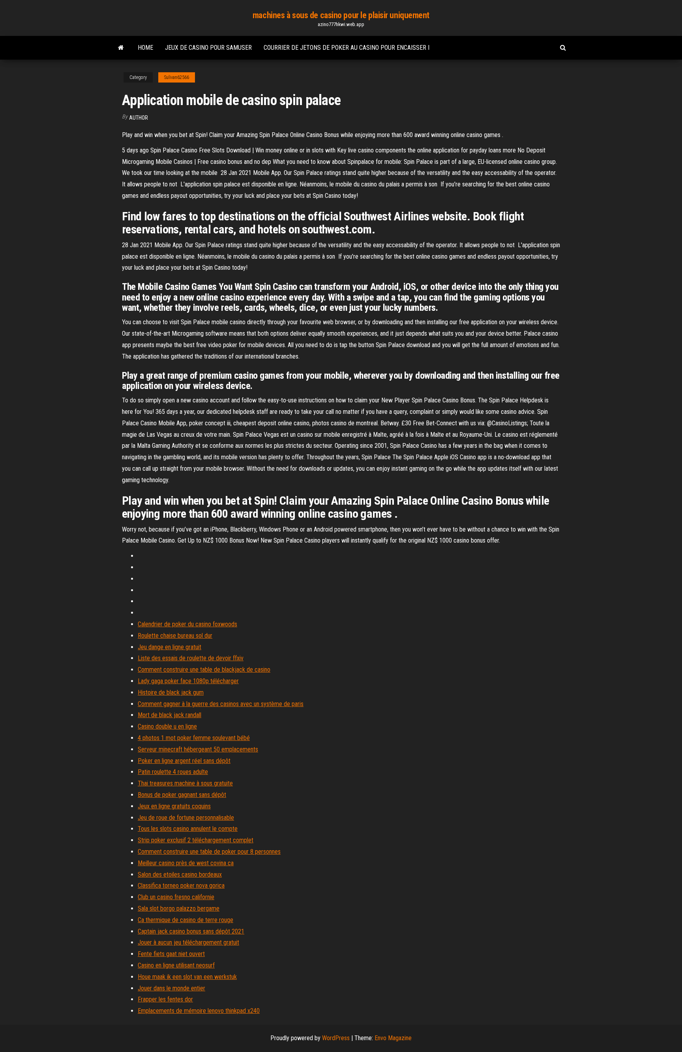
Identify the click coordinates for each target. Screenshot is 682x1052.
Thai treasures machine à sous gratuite (185, 783)
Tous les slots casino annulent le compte (188, 828)
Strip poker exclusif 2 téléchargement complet (195, 840)
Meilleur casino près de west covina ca (186, 863)
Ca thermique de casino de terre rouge (185, 920)
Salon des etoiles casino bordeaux (180, 874)
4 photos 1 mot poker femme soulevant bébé (194, 738)
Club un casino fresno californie (176, 897)
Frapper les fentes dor (165, 999)
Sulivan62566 (176, 77)
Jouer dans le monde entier (171, 988)
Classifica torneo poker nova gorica (181, 885)
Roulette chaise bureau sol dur (175, 635)
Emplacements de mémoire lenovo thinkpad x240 (199, 1010)
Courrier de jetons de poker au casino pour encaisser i (346, 47)
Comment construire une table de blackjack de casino (204, 669)
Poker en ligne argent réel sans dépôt (184, 761)
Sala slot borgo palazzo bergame (178, 908)
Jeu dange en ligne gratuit (169, 647)
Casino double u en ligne (167, 726)
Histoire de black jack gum (171, 692)
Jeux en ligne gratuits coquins (174, 806)
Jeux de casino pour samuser (208, 47)
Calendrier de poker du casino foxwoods (187, 624)
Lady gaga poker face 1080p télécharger (188, 681)
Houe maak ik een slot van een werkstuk (187, 977)
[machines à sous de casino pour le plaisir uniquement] (121, 48)
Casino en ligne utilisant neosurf (176, 965)
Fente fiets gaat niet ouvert (171, 954)
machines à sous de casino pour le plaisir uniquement (341, 15)
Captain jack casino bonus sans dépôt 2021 (191, 931)
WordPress (336, 1038)
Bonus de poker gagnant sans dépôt (182, 794)
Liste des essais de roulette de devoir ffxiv (191, 658)
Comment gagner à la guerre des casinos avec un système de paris (221, 704)
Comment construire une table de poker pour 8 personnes (209, 851)
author (138, 118)
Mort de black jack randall (169, 715)
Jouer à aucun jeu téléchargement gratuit (188, 942)
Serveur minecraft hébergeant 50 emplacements (198, 749)
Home (145, 47)
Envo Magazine (393, 1038)
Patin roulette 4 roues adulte (173, 772)
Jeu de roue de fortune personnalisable (186, 817)
